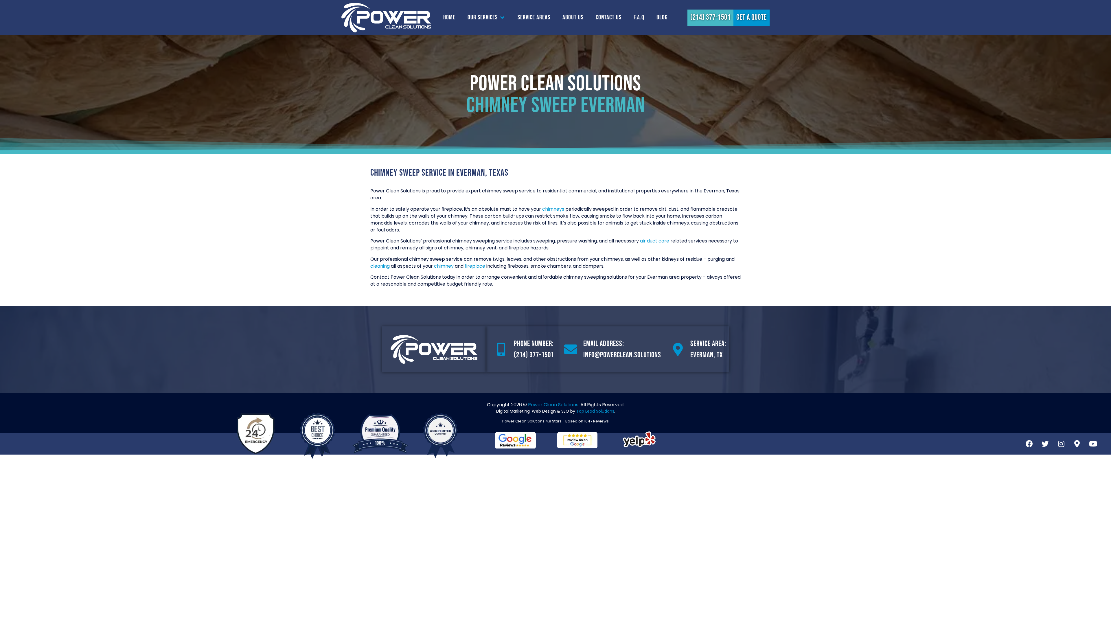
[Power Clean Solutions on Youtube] (1093, 443)
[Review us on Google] (577, 440)
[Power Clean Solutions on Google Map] (1077, 443)
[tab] (449, 17)
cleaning (380, 266)
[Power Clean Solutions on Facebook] (1029, 443)
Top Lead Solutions (595, 411)
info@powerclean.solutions (622, 355)
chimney (444, 266)
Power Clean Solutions (553, 404)
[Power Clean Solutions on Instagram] (1061, 443)
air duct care (654, 241)
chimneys (553, 209)
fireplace (475, 266)
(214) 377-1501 (534, 355)
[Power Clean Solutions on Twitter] (1045, 443)
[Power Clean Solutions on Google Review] (515, 440)
